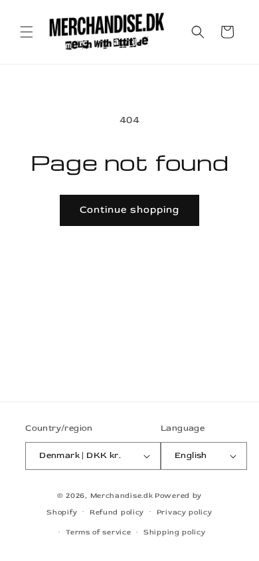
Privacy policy (185, 512)
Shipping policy (174, 532)
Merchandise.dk (121, 495)
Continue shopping (129, 209)
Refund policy (117, 512)
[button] (26, 32)
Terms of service (98, 532)
